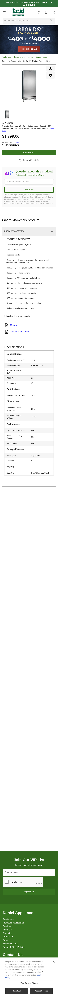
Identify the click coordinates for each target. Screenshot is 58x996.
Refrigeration (18, 57)
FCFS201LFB (14, 145)
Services (7, 926)
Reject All (17, 991)
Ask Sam (29, 189)
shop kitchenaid (29, 49)
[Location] (38, 12)
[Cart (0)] (53, 12)
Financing (7, 933)
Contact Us (8, 937)
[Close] (54, 962)
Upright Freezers (42, 57)
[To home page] (18, 12)
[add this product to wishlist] (50, 75)
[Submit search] (51, 20)
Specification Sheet (19, 331)
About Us (7, 930)
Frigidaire (16, 142)
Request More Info (31, 160)
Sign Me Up (29, 892)
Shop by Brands (10, 943)
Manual (13, 325)
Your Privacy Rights (29, 983)
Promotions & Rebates (13, 923)
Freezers (29, 57)
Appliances (6, 57)
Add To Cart (29, 153)
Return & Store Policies (14, 947)
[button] (4, 12)
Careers (6, 940)
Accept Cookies (41, 991)
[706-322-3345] (46, 12)
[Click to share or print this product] (50, 69)
